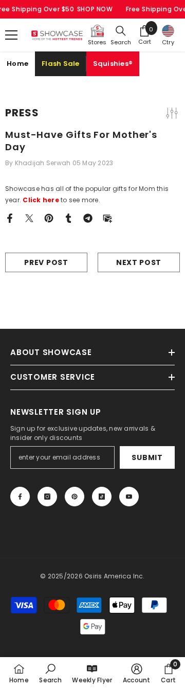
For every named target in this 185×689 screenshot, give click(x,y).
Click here (41, 200)
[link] (50, 673)
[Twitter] (29, 217)
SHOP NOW (95, 9)
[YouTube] (129, 496)
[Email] (107, 217)
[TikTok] (102, 496)
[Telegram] (87, 217)
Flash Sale (61, 63)
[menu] (11, 35)
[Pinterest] (48, 217)
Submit (147, 457)
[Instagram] (47, 496)
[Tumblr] (68, 217)
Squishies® (113, 63)
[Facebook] (9, 217)
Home (17, 63)
